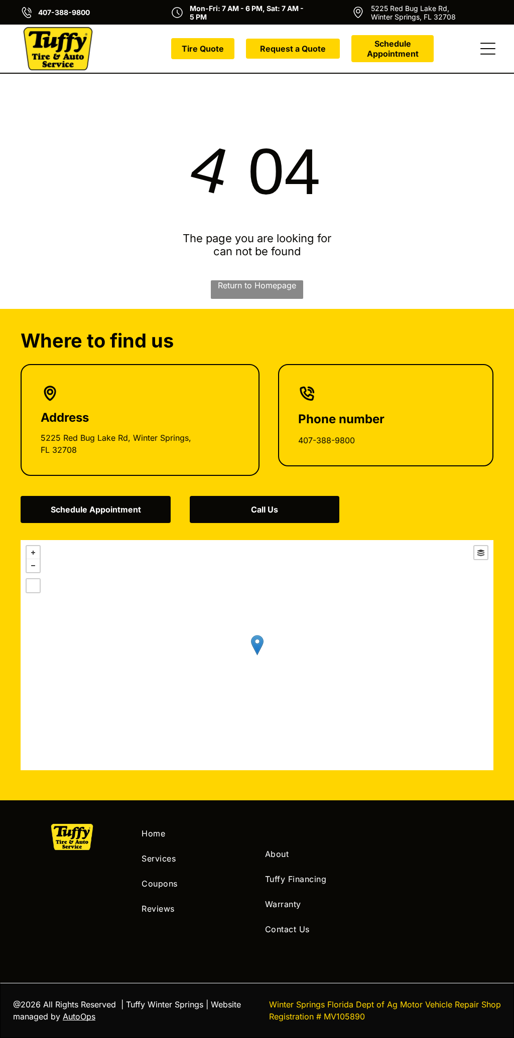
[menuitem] (195, 833)
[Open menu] (487, 48)
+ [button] (33, 552)
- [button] (33, 565)
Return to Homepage (257, 285)
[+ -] (257, 655)
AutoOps (79, 1016)
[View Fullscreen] (33, 585)
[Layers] (480, 552)
